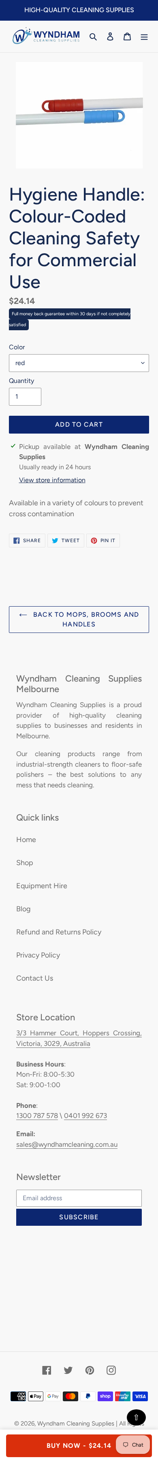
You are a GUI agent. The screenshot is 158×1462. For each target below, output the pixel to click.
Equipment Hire (41, 885)
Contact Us (34, 978)
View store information (52, 480)
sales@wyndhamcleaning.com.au (66, 1144)
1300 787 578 (37, 1115)
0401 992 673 (85, 1115)
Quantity (21, 381)
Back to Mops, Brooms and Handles (85, 619)
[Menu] (144, 36)
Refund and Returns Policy (58, 932)
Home (26, 839)
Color (17, 347)
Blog (23, 908)
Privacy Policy (38, 955)
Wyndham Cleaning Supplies (75, 1423)
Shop (24, 862)
